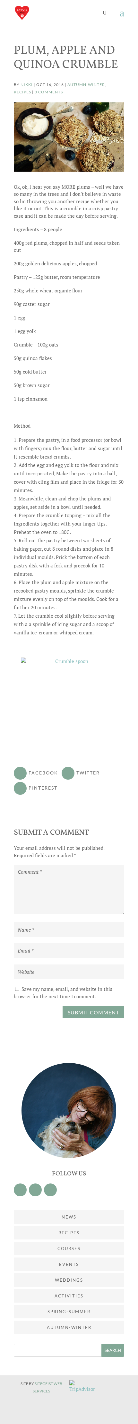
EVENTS (69, 1264)
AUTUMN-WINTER (86, 84)
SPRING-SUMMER (69, 1311)
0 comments (49, 92)
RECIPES (22, 92)
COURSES (69, 1248)
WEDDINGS (69, 1280)
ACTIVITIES (69, 1295)
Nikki (27, 84)
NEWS (69, 1217)
